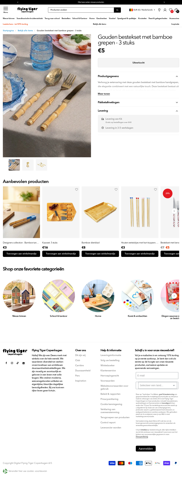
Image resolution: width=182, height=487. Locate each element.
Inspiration (80, 380)
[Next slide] (174, 211)
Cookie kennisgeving (111, 404)
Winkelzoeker (108, 365)
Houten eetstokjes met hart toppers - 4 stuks (139, 243)
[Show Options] (174, 385)
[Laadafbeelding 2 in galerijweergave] (28, 165)
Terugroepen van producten (115, 417)
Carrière (79, 365)
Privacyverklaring (109, 399)
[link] (159, 10)
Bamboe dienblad (90, 243)
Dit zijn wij (80, 355)
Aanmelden (146, 448)
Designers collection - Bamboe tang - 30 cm (21, 243)
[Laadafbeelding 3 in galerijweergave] (41, 165)
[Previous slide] (8, 211)
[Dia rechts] (174, 296)
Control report (108, 422)
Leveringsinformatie (111, 355)
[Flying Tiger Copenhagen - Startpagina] (15, 352)
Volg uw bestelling (110, 360)
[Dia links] (8, 296)
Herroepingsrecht (110, 375)
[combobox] (157, 385)
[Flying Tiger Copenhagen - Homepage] (27, 10)
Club (77, 360)
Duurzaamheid (82, 370)
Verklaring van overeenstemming (110, 411)
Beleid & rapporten (110, 394)
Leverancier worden (111, 427)
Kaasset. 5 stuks (49, 243)
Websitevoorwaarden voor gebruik (114, 387)
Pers (77, 375)
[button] (6, 10)
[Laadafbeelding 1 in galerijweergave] (14, 165)
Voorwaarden (108, 380)
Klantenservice (108, 370)
